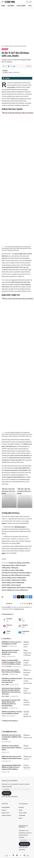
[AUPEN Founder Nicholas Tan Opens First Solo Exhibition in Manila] (28, 714)
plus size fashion (6, 580)
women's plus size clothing (23, 587)
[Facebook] (22, 604)
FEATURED (9, 666)
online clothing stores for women (20, 575)
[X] (25, 604)
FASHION (6, 46)
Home (3, 46)
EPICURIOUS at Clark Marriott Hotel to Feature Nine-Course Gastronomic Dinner (12, 680)
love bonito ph (14, 572)
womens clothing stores (21, 590)
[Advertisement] (17, 25)
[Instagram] (27, 604)
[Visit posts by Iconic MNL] (3, 603)
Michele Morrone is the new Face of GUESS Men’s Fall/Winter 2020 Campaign (11, 737)
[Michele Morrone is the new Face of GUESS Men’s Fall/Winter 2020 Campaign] (28, 736)
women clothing (6, 582)
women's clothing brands (9, 587)
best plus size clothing (15, 563)
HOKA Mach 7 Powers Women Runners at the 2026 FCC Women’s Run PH (12, 747)
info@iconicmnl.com (19, 609)
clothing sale (14, 567)
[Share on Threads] (17, 855)
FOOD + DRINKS (5, 684)
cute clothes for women (8, 570)
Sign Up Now (24, 844)
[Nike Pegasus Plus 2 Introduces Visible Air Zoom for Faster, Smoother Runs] (28, 652)
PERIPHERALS (5, 708)
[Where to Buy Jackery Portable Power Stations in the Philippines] (28, 672)
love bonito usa (6, 575)
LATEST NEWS (5, 674)
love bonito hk (6, 572)
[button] (3, 2)
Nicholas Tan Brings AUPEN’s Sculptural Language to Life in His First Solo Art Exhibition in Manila (11, 662)
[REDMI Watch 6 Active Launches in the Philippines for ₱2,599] (28, 644)
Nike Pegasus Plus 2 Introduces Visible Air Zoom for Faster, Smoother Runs (10, 652)
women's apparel (16, 585)
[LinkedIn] (31, 604)
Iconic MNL (10, 1)
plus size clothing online (19, 577)
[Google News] (24, 632)
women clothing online (17, 582)
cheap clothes (26, 563)
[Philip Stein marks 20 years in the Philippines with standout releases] (28, 758)
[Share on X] (8, 66)
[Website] (21, 604)
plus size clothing (7, 577)
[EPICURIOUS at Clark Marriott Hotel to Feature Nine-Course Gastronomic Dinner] (28, 681)
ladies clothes (20, 570)
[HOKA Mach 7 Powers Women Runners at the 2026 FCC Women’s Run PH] (28, 747)
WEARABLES (4, 646)
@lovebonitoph (20, 527)
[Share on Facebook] (6, 66)
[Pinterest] (29, 604)
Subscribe (6, 793)
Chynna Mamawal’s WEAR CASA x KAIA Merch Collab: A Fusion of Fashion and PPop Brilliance (11, 767)
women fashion (6, 585)
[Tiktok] (9, 632)
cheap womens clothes (8, 565)
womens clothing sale (8, 590)
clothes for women (20, 565)
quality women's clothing (19, 580)
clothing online (6, 567)
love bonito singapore (25, 572)
